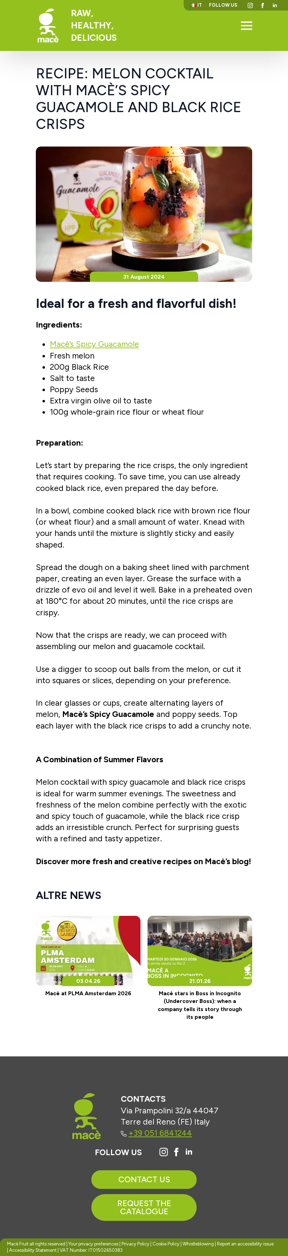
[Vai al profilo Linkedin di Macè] (189, 1152)
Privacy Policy (135, 1244)
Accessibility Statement (33, 1250)
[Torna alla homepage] (48, 25)
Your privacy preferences (93, 1244)
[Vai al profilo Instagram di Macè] (163, 1152)
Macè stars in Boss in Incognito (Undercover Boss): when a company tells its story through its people (200, 1005)
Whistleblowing (198, 1244)
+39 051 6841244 (160, 1133)
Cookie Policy (165, 1244)
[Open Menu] (246, 25)
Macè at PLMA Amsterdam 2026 (88, 993)
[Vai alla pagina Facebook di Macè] (176, 1152)
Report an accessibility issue (245, 1244)
